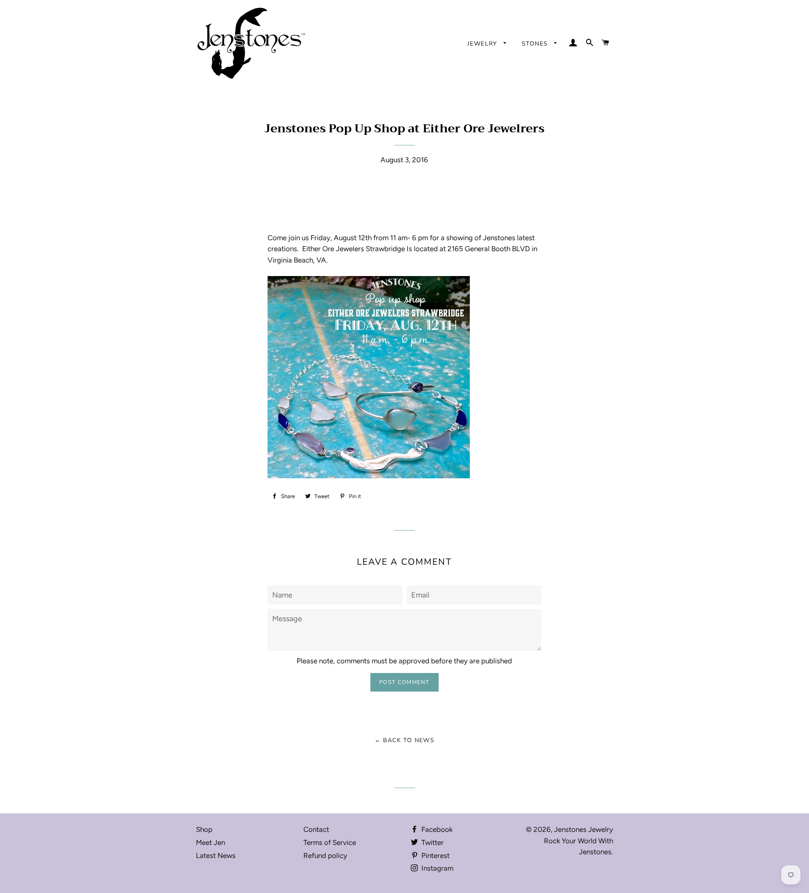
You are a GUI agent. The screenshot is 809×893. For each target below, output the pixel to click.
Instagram (436, 868)
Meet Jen (210, 842)
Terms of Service (329, 842)
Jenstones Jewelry (583, 829)
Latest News (216, 855)
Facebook (436, 829)
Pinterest (435, 855)
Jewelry (483, 44)
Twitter (432, 842)
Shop (204, 829)
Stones (536, 44)
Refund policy (325, 855)
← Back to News (405, 740)
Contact (316, 829)
